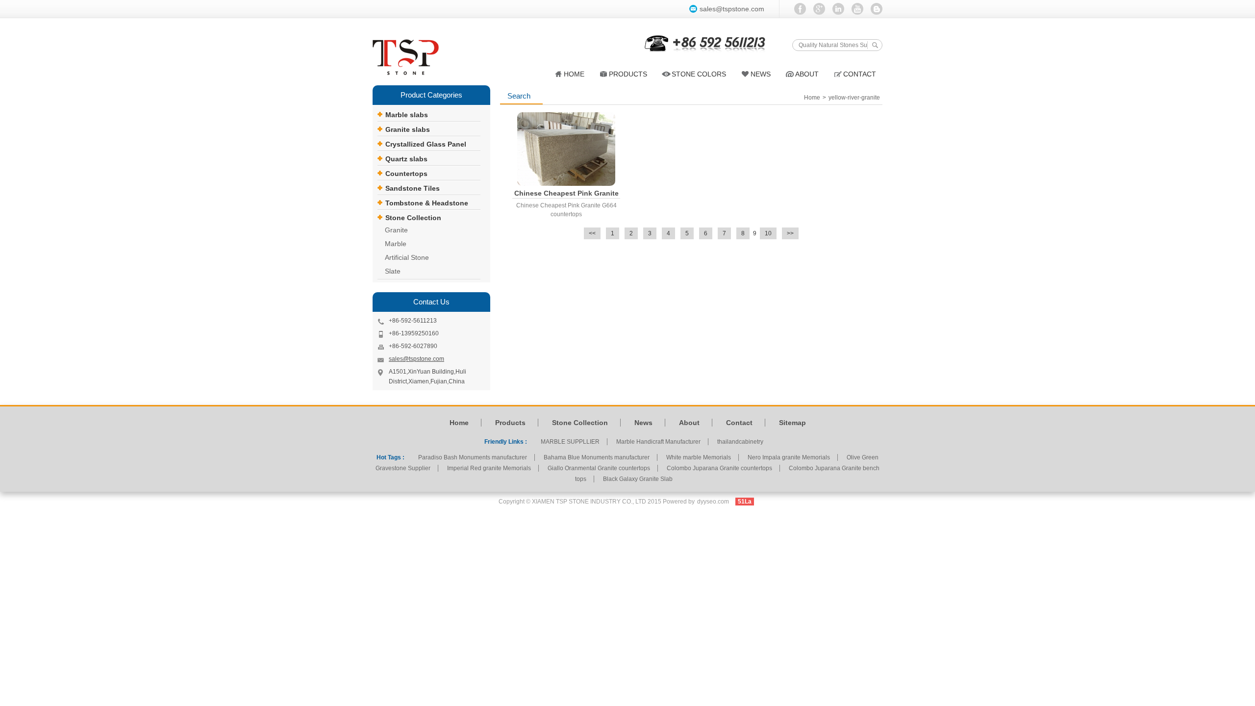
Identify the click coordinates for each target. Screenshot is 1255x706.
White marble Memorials (698, 457)
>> (790, 233)
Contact (859, 74)
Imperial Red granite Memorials (489, 468)
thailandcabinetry (740, 441)
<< (592, 233)
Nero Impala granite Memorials (789, 457)
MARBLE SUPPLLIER (570, 441)
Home (574, 74)
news (761, 74)
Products (628, 74)
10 (768, 233)
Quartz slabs (406, 159)
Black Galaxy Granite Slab (638, 479)
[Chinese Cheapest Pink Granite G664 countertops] (566, 149)
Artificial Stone (407, 257)
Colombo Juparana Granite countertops (719, 468)
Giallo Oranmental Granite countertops (599, 468)
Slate (393, 271)
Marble (395, 244)
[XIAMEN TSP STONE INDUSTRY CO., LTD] (412, 58)
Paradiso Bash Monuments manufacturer (472, 457)
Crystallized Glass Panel (425, 144)
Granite (396, 230)
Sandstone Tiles (412, 188)
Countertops (406, 173)
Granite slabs (407, 129)
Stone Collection (413, 218)
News (643, 423)
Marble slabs (406, 115)
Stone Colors (699, 74)
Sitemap (792, 423)
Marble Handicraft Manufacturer (658, 441)
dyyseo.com (713, 501)
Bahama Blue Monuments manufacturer (597, 457)
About (807, 74)
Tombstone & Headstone (426, 203)
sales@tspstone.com (732, 9)
